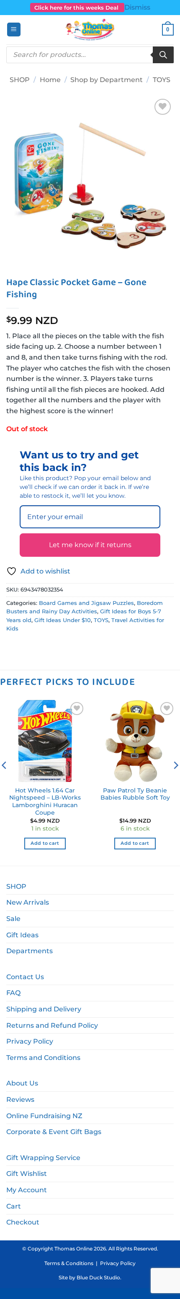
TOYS (161, 80)
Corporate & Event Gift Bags (53, 1132)
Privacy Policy (29, 1041)
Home (50, 80)
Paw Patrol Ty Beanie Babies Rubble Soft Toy (135, 794)
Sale (13, 919)
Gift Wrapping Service (43, 1158)
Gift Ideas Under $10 (62, 620)
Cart (13, 1206)
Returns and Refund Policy (52, 1025)
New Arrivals (27, 902)
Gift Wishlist (26, 1174)
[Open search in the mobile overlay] (90, 54)
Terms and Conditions (43, 1058)
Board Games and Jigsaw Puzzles (86, 603)
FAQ (13, 993)
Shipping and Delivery (43, 1009)
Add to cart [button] (45, 843)
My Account (26, 1190)
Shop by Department (106, 80)
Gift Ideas (22, 935)
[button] (14, 29)
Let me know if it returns (90, 545)
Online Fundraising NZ (44, 1116)
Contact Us (25, 977)
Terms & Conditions (68, 1263)
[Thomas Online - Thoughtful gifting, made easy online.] (90, 29)
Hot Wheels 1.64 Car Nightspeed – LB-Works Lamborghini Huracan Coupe (45, 801)
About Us (22, 1083)
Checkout (22, 1222)
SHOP (20, 80)
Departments (29, 951)
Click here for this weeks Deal (77, 7)
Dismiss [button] (137, 7)
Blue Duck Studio (98, 1277)
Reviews (20, 1100)
